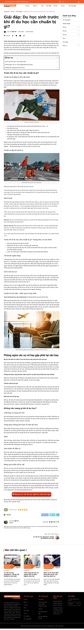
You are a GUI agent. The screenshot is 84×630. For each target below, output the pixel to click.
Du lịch (56, 5)
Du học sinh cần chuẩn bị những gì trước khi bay (57, 603)
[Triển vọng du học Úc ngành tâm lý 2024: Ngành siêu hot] (32, 562)
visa (17, 128)
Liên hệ (40, 609)
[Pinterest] (54, 522)
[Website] (51, 522)
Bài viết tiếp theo (51, 534)
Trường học (27, 616)
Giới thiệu (41, 599)
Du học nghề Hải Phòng (42, 617)
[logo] (10, 6)
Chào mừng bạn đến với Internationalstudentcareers (16, 1)
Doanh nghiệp (66, 23)
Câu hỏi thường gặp (42, 612)
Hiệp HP (14, 31)
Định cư (35, 5)
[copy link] (24, 35)
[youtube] (58, 522)
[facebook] (49, 522)
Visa (42, 5)
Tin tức (63, 5)
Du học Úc (29, 556)
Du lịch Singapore (11, 556)
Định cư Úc (49, 556)
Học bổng (48, 5)
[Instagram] (56, 522)
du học (12, 483)
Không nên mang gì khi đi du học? (15, 67)
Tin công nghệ (72, 5)
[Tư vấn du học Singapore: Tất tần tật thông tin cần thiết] (12, 562)
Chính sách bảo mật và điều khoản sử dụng (42, 604)
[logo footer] (13, 597)
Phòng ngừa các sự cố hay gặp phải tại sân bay (19, 64)
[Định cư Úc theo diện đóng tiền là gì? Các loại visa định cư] (52, 562)
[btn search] (78, 2)
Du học (28, 5)
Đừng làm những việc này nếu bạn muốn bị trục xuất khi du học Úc (58, 610)
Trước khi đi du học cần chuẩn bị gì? (15, 61)
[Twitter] (53, 522)
